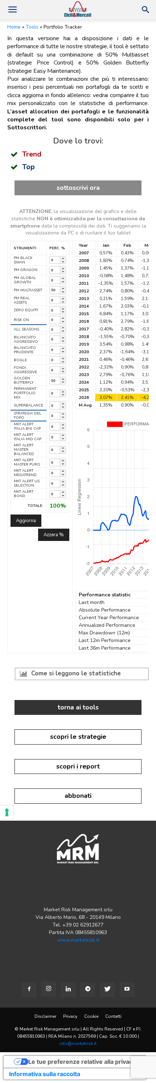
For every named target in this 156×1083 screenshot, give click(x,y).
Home (14, 27)
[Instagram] (48, 989)
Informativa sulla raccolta (44, 1074)
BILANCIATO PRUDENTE (25, 350)
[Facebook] (29, 989)
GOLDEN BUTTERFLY (23, 380)
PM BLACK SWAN (23, 260)
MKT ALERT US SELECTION (27, 483)
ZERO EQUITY (26, 310)
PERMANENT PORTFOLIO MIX (25, 393)
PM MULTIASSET (28, 290)
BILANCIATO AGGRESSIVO (26, 339)
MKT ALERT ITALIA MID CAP (27, 437)
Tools (32, 27)
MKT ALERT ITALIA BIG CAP (27, 426)
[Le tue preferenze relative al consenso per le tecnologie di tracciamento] (7, 812)
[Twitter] (107, 989)
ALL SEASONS (26, 329)
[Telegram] (88, 989)
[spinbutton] (54, 260)
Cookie (91, 1016)
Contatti (113, 1016)
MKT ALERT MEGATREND (25, 473)
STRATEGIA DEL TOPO (27, 415)
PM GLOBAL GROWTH (25, 280)
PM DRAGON (25, 269)
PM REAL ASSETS (22, 300)
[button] (146, 10)
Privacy (70, 1016)
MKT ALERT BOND (23, 494)
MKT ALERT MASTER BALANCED (24, 450)
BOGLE (20, 360)
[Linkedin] (68, 989)
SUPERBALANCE (28, 405)
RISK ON (21, 319)
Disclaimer (45, 1016)
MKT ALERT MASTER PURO (27, 462)
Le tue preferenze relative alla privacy (82, 1061)
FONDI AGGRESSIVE (25, 370)
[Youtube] (127, 989)
